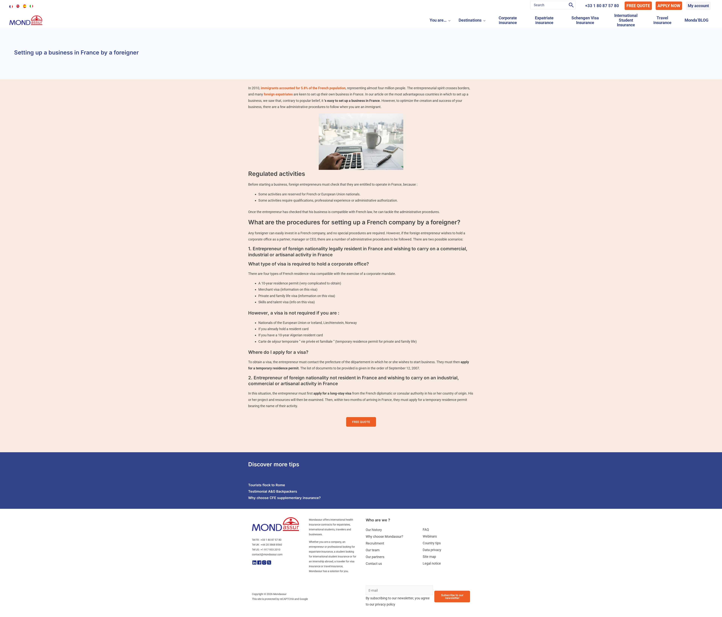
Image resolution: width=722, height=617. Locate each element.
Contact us (374, 564)
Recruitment (375, 543)
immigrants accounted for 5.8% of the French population (303, 88)
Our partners (375, 557)
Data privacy (432, 550)
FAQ (426, 530)
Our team (373, 550)
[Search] (571, 5)
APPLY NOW (669, 5)
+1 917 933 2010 (270, 549)
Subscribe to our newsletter (452, 596)
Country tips (432, 543)
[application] (448, 20)
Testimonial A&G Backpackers (272, 491)
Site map (429, 557)
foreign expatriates (278, 94)
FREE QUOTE (638, 5)
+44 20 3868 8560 (271, 544)
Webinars (430, 536)
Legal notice (432, 563)
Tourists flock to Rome (266, 485)
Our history (374, 530)
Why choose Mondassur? (384, 536)
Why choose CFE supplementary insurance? (284, 498)
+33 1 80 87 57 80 (602, 5)
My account (698, 5)
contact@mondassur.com (267, 554)
